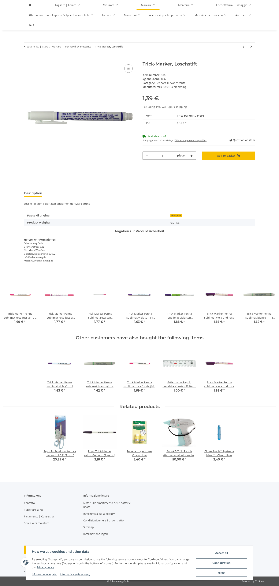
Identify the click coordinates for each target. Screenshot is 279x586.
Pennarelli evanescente (170, 83)
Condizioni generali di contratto (103, 520)
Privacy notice (45, 567)
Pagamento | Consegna (39, 516)
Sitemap (88, 527)
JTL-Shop (259, 581)
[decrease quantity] (147, 156)
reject (221, 572)
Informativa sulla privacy (75, 574)
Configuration (221, 562)
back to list (33, 46)
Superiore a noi (33, 510)
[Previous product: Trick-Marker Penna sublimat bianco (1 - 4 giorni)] (243, 47)
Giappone (176, 215)
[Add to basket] (27, 59)
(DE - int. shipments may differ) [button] (190, 140)
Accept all (221, 552)
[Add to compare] (128, 68)
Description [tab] (33, 193)
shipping (181, 107)
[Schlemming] (30, 5)
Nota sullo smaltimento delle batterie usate (107, 505)
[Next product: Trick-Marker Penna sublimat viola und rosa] (251, 47)
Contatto (29, 503)
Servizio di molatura (36, 523)
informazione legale (44, 574)
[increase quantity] (191, 156)
